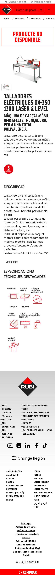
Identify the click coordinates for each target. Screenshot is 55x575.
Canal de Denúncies (26, 544)
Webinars (7, 416)
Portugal (38, 478)
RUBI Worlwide (7, 432)
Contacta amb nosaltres (36, 405)
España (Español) (15, 496)
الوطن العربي (40, 503)
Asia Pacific (12, 475)
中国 (36, 507)
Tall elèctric (34, 18)
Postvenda (7, 437)
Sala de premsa (31, 426)
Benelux (10, 478)
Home (7, 18)
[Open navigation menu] (49, 9)
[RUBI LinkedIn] (28, 446)
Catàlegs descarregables (36, 412)
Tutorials (6, 412)
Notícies (27, 423)
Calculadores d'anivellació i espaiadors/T (37, 432)
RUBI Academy (6, 407)
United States (41, 489)
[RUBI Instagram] (19, 446)
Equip (25, 409)
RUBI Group (28, 419)
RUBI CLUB (6, 419)
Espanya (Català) (15, 492)
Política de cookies (26, 530)
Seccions (19, 18)
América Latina (14, 471)
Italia (37, 471)
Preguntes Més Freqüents (36, 416)
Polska (37, 475)
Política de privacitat (26, 527)
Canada (10, 482)
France (9, 499)
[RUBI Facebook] (36, 446)
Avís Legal (26, 523)
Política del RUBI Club (26, 541)
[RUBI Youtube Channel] (10, 446)
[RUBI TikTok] (45, 446)
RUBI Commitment (8, 425)
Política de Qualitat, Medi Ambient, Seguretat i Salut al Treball (27, 552)
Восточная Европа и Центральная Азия (43, 496)
